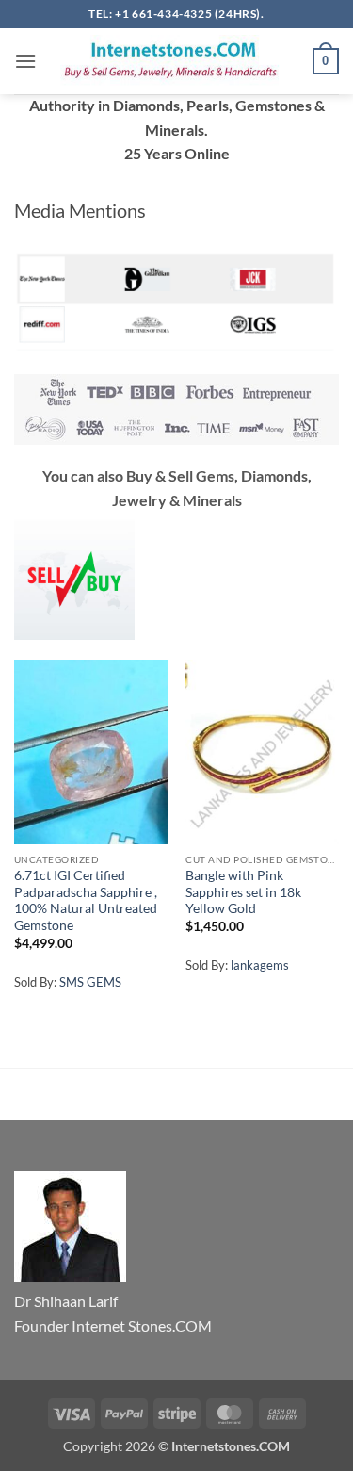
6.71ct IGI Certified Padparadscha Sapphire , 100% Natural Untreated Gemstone (85, 900)
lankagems (260, 964)
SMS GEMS (90, 981)
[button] (25, 61)
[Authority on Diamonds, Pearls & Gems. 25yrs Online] (174, 61)
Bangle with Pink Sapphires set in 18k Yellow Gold (243, 892)
